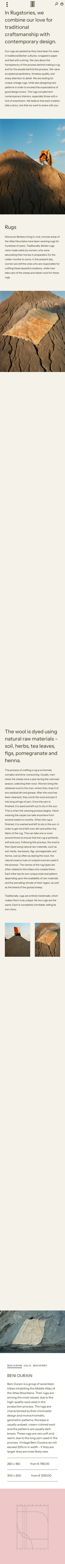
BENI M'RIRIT (40, 1365)
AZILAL (27, 1365)
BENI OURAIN (14, 1365)
